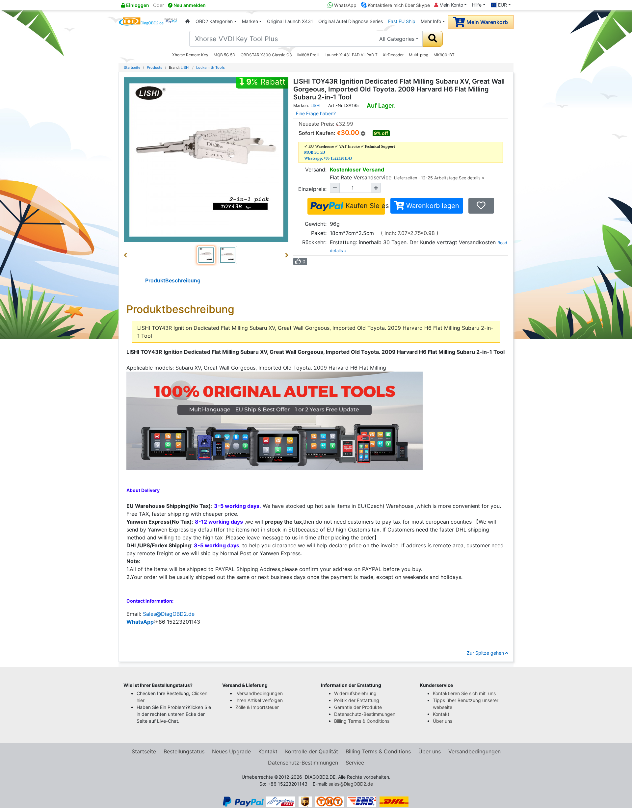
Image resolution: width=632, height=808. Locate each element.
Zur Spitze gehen (486, 653)
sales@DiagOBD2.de (351, 784)
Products (154, 67)
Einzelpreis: (312, 189)
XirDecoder (393, 54)
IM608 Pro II (308, 54)
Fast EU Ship (401, 21)
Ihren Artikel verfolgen (259, 700)
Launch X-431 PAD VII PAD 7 (351, 54)
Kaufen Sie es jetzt (364, 206)
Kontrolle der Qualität (311, 751)
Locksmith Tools (210, 67)
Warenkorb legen (431, 206)
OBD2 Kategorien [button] (214, 21)
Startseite (132, 67)
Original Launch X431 (290, 21)
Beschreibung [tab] (172, 280)
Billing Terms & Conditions (361, 721)
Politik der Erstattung (356, 700)
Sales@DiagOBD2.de (169, 614)
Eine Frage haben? (316, 113)
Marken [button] (250, 21)
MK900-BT (444, 54)
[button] (127, 255)
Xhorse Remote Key (190, 54)
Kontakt (441, 714)
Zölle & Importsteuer (258, 707)
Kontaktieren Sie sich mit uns (465, 693)
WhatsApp (344, 5)
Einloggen (137, 5)
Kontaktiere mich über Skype (398, 5)
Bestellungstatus (184, 751)
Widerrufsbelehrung (355, 693)
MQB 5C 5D (224, 54)
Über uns (442, 721)
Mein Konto (450, 5)
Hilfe (477, 5)
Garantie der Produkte (358, 707)
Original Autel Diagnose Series (350, 21)
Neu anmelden (189, 5)
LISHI (185, 67)
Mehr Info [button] (431, 21)
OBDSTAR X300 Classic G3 (266, 54)
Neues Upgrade (231, 751)
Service (355, 762)
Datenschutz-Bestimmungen (364, 714)
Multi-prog (418, 54)
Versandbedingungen (259, 693)
